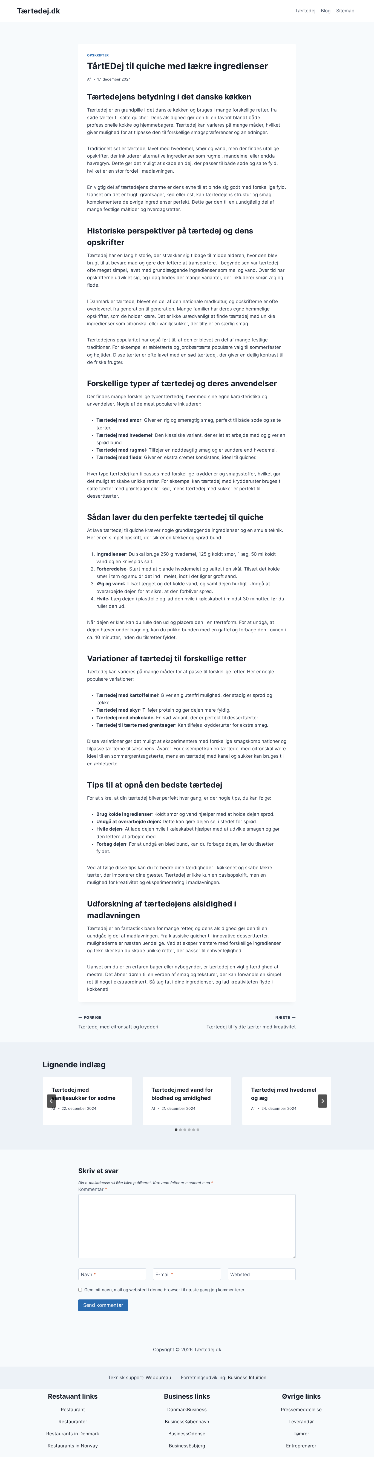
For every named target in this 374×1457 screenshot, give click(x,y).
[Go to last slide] (51, 1101)
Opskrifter (98, 55)
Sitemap (345, 10)
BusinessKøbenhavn (187, 1421)
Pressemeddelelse (301, 1409)
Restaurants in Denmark (72, 1433)
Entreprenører (301, 1446)
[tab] (176, 1129)
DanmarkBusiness (187, 1409)
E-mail (164, 1274)
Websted (240, 1274)
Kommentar (92, 1189)
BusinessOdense (186, 1433)
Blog (325, 10)
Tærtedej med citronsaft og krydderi (118, 1022)
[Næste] (322, 1101)
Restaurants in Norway (73, 1446)
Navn (88, 1274)
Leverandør (301, 1421)
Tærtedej (305, 10)
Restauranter (73, 1421)
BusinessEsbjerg (187, 1446)
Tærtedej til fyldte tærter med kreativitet (251, 1022)
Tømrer (301, 1433)
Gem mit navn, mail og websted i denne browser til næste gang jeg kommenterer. (164, 1289)
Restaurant (73, 1409)
